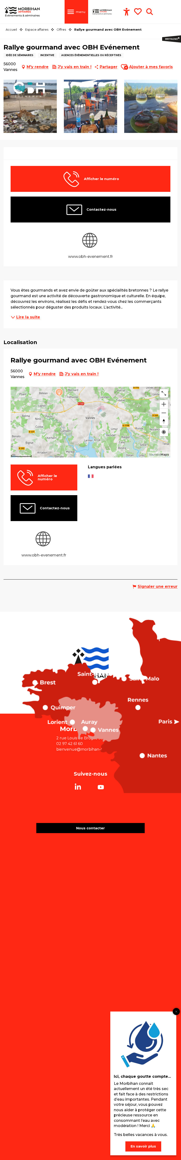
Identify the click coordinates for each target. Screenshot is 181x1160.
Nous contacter (90, 828)
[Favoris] (138, 11)
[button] (150, 12)
